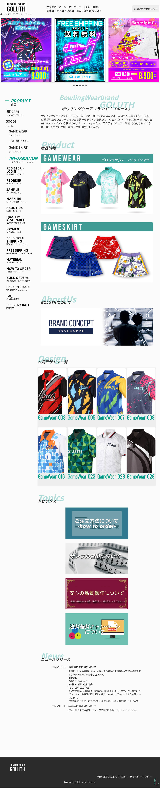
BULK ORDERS (18, 279)
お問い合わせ (146, 8)
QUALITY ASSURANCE (15, 219)
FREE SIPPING (19, 252)
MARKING (16, 200)
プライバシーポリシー (139, 776)
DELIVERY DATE (18, 306)
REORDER (13, 182)
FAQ (13, 297)
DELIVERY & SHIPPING (16, 241)
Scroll (155, 782)
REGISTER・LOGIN (15, 171)
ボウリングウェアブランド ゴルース (8, 14)
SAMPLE (13, 191)
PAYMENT (13, 230)
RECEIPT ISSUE (18, 288)
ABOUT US (14, 209)
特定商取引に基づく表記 (111, 776)
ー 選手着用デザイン (19, 140)
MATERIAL (14, 261)
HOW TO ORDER (18, 270)
